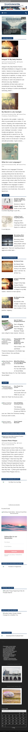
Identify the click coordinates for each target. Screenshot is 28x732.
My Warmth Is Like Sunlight (11, 112)
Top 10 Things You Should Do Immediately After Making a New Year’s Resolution (11, 31)
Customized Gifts (10, 445)
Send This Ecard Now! (14, 513)
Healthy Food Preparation (10, 659)
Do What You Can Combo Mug (14, 505)
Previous (22, 18)
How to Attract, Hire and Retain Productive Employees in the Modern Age (19, 341)
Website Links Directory (9, 658)
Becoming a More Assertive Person (19, 236)
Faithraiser (6, 657)
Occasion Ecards (10, 647)
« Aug (13, 728)
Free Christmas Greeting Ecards (18, 403)
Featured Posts (11, 63)
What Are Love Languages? (11, 162)
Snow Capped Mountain (18, 422)
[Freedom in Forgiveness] (14, 575)
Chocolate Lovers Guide (9, 646)
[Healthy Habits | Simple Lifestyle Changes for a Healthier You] (14, 621)
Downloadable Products (9, 655)
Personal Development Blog (9, 62)
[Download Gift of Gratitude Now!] (14, 636)
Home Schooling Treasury (10, 651)
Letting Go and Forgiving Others (19, 217)
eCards (5, 383)
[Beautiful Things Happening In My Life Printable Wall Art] (14, 598)
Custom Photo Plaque (9, 441)
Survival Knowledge (8, 650)
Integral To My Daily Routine (12, 60)
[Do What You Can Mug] (14, 493)
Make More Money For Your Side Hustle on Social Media (20, 362)
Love (3, 166)
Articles (5, 195)
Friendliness (4, 116)
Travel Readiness (7, 653)
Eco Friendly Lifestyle (8, 656)
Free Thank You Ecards (18, 387)
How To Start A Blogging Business (19, 321)
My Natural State (18, 261)
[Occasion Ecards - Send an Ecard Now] (14, 512)
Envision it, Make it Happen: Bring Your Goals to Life (19, 200)
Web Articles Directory (9, 652)
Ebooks (5, 317)
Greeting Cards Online (9, 649)
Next (25, 18)
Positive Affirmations (13, 116)
